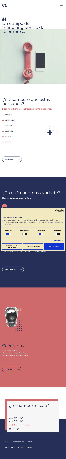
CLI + (13, 447)
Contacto (29, 447)
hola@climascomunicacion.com (20, 425)
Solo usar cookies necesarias (12, 246)
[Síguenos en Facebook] (14, 429)
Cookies (29, 441)
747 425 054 (16, 421)
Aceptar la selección (33, 246)
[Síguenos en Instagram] (10, 429)
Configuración (55, 240)
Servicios (20, 447)
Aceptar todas (54, 246)
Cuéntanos (9, 369)
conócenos (10, 159)
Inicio (7, 447)
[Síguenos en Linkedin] (18, 429)
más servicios (11, 269)
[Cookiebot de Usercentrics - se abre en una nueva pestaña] (56, 210)
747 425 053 (16, 418)
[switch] (24, 234)
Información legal (18, 441)
